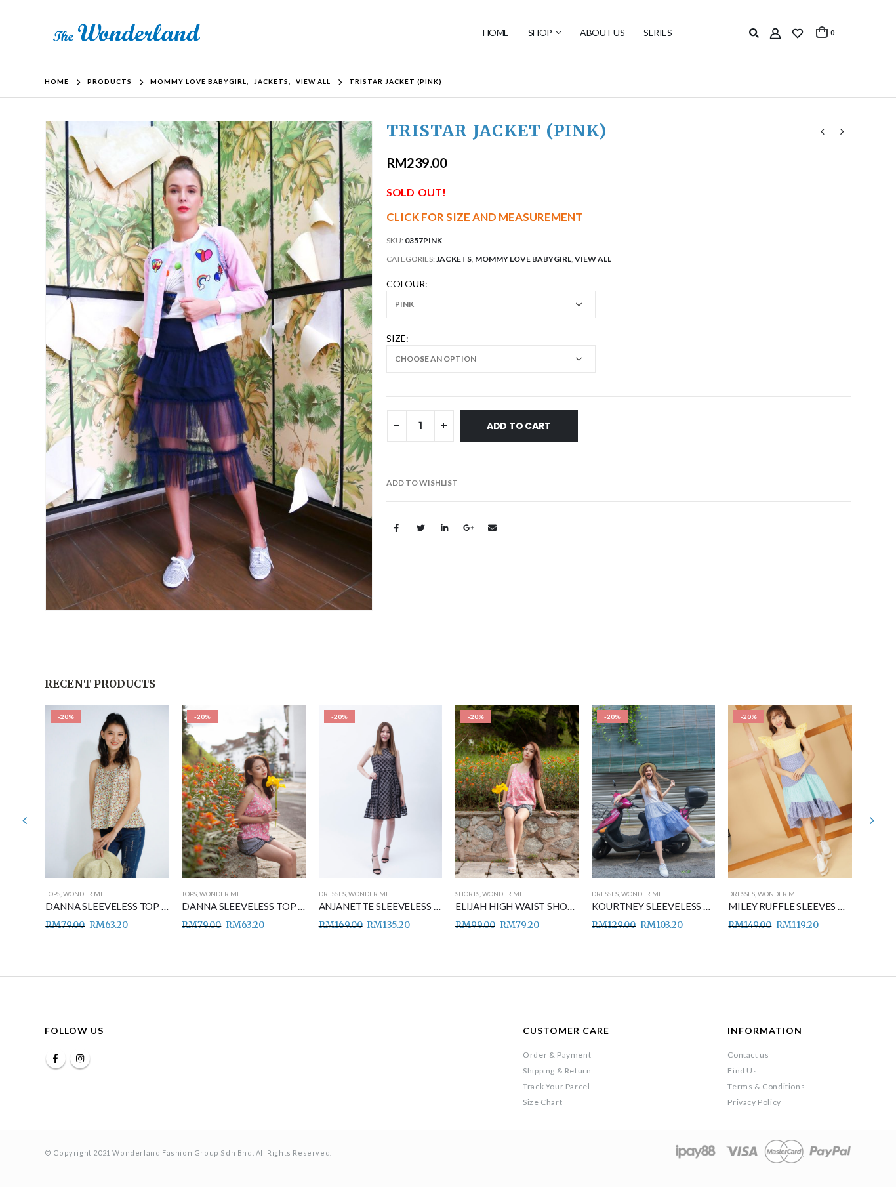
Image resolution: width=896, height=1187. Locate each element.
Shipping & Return (557, 1070)
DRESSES (332, 894)
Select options (147, 726)
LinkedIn (444, 527)
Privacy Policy (754, 1102)
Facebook (396, 527)
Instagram (80, 1058)
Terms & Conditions (766, 1086)
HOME (496, 32)
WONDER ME (83, 894)
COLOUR (405, 283)
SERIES (657, 32)
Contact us (748, 1055)
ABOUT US (602, 32)
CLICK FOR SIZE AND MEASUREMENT (484, 217)
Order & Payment (557, 1055)
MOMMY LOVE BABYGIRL (523, 259)
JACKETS (454, 259)
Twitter (420, 527)
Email (491, 527)
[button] (422, 483)
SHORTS (467, 894)
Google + (468, 527)
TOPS (52, 894)
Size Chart (542, 1102)
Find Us (742, 1070)
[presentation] (48, 365)
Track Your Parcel (556, 1086)
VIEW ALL (593, 259)
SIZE (396, 338)
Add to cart (519, 425)
